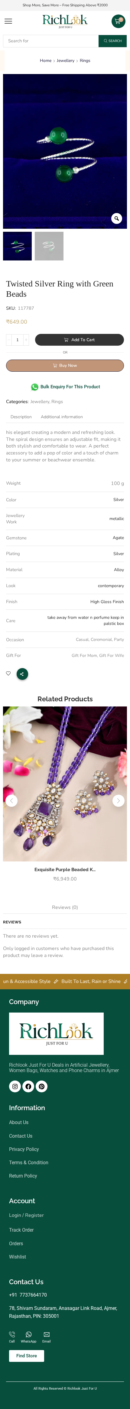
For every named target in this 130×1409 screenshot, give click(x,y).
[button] (8, 21)
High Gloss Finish (107, 602)
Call (12, 1341)
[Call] (12, 1334)
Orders (16, 1243)
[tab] (21, 417)
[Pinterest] (41, 1086)
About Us (18, 1122)
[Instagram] (15, 1086)
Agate (118, 538)
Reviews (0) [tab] (65, 907)
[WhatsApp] (28, 1334)
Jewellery (65, 60)
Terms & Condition (28, 1162)
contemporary (111, 586)
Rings (85, 60)
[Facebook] (28, 1086)
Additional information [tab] (62, 417)
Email (46, 1341)
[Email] (47, 1334)
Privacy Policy (24, 1149)
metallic (116, 519)
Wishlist (17, 1257)
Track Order (21, 1230)
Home (45, 60)
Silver (118, 500)
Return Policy (23, 1176)
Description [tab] (21, 417)
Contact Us (20, 1136)
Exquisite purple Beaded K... (65, 869)
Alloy (119, 570)
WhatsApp (28, 1341)
